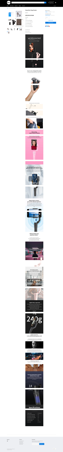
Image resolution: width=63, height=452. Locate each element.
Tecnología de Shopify (9, 449)
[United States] (50, 12)
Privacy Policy (21, 444)
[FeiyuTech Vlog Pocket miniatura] (8, 29)
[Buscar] (45, 2)
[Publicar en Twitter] (46, 26)
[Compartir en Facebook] (45, 26)
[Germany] (53, 12)
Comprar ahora (50, 22)
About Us (23, 5)
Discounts (16, 5)
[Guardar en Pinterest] (49, 26)
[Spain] (46, 12)
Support (20, 5)
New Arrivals (12, 5)
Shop (7, 5)
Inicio (7, 8)
